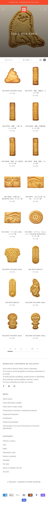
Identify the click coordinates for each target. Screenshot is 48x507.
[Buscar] (41, 9)
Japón (5, 449)
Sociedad (6, 460)
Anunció (6, 472)
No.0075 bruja (36, 269)
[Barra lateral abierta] (3, 9)
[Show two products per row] (44, 60)
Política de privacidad (10, 422)
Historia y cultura (9, 441)
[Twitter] (9, 386)
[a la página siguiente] (38, 348)
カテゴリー (9, 60)
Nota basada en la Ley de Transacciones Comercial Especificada (21, 427)
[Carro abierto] (45, 9)
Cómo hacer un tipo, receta (12, 407)
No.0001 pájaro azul (12, 91)
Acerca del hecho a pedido (12, 403)
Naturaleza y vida (9, 452)
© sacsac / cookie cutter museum (24, 482)
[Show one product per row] (40, 60)
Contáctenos (7, 418)
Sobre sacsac (7, 399)
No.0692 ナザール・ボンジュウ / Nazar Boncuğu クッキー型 (36, 234)
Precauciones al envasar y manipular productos (20, 410)
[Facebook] (3, 386)
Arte (4, 445)
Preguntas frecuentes (10, 414)
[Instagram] (14, 386)
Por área (6, 464)
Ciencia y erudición (9, 456)
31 (32, 349)
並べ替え (26, 60)
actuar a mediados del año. (12, 468)
